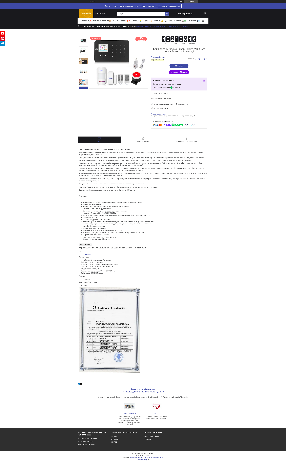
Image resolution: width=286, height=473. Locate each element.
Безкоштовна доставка (162, 98)
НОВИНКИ (147, 439)
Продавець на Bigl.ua (143, 455)
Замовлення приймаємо (170, 6)
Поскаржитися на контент (138, 457)
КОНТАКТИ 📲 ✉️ (194, 21)
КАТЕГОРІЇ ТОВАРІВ (151, 436)
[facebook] (79, 385)
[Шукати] (167, 14)
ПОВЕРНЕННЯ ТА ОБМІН (86, 444)
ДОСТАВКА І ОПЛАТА (86, 441)
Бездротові (87, 254)
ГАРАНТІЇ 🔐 (158, 21)
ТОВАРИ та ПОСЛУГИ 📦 (102, 21)
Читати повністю (85, 244)
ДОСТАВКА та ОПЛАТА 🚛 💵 (175, 21)
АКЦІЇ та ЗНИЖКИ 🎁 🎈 (121, 21)
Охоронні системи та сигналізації (108, 26)
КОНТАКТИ (115, 439)
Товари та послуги (87, 26)
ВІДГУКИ (114, 442)
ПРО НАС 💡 (137, 21)
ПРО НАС (114, 436)
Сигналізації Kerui (128, 26)
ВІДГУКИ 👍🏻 (148, 21)
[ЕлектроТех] (86, 13)
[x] (81, 385)
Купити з (176, 72)
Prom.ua (153, 453)
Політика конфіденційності (155, 457)
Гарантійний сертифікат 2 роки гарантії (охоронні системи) (156, 417)
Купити (180, 66)
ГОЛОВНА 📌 (86, 21)
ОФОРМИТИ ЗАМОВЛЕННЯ (87, 438)
